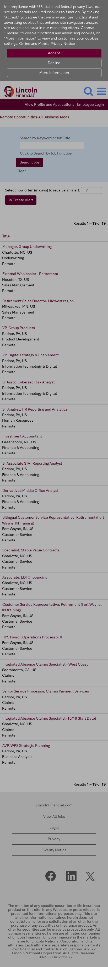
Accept (54, 53)
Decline (54, 63)
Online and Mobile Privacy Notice (47, 43)
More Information (54, 72)
